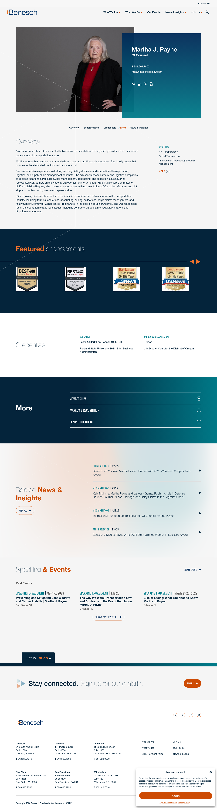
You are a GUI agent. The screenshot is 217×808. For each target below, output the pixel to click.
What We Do (132, 12)
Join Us (195, 12)
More (123, 127)
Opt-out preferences (168, 802)
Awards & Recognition (84, 410)
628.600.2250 (63, 787)
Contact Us (204, 3)
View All (23, 510)
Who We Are (110, 12)
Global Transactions (169, 156)
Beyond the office (81, 421)
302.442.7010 (102, 787)
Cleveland (60, 743)
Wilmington (100, 772)
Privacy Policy (184, 802)
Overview (74, 127)
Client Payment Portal (152, 753)
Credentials (110, 127)
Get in (37, 658)
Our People (153, 12)
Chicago (20, 743)
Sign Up (190, 683)
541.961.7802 (141, 66)
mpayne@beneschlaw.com (147, 71)
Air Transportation (168, 151)
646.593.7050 (24, 787)
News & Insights (174, 12)
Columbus (99, 743)
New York (21, 772)
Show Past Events (105, 617)
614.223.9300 (102, 758)
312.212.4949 (24, 758)
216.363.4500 (63, 758)
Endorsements (91, 127)
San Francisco (62, 772)
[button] (210, 771)
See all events (190, 569)
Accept (176, 795)
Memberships (78, 398)
